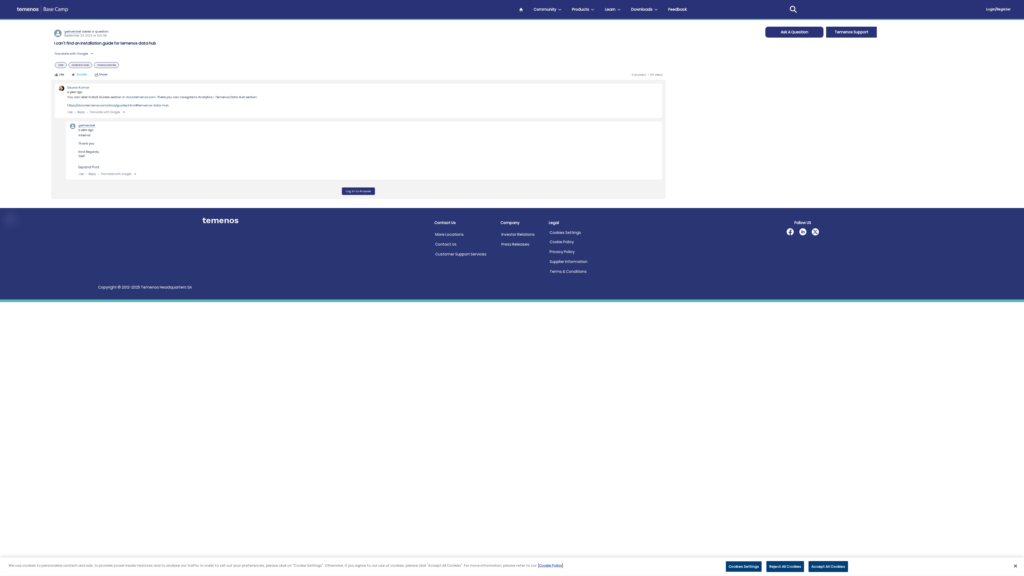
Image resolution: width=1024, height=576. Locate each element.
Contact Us (446, 244)
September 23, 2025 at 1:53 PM (85, 36)
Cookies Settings (565, 232)
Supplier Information (568, 261)
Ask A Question (794, 32)
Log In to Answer (358, 191)
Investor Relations (518, 234)
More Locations (449, 234)
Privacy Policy (562, 251)
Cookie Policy (562, 242)
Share (103, 75)
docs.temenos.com (141, 97)
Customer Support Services (460, 254)
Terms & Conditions (568, 271)
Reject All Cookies (785, 566)
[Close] (1015, 566)
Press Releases (515, 244)
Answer (82, 75)
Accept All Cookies (828, 566)
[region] (512, 567)
